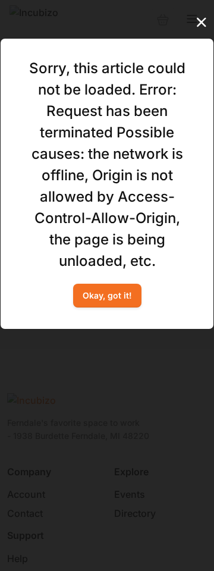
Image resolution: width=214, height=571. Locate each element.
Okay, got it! (107, 295)
